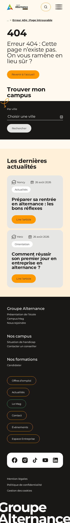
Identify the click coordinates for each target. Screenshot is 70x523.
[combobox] (35, 116)
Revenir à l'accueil (23, 74)
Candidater (14, 365)
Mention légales (17, 478)
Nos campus (19, 336)
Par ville (12, 109)
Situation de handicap (21, 342)
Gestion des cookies (19, 490)
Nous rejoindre (16, 322)
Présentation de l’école (21, 314)
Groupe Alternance (26, 308)
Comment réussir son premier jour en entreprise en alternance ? (34, 260)
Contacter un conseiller (21, 346)
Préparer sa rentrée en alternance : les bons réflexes (34, 204)
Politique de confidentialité (24, 484)
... (8, 20)
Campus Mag (15, 318)
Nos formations (22, 359)
